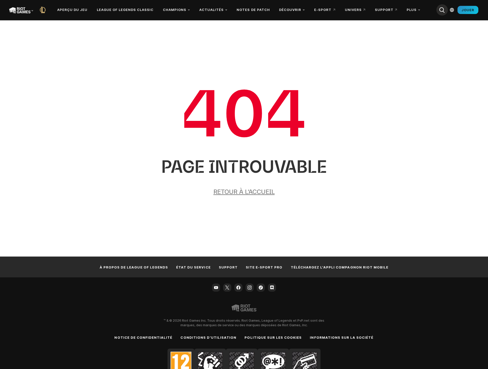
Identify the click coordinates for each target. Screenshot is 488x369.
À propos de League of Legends (134, 267)
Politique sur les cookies (273, 337)
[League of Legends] (44, 10)
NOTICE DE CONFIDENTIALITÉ (143, 337)
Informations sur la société (341, 337)
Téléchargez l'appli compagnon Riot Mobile (340, 267)
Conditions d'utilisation (208, 337)
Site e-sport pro (264, 267)
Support (228, 267)
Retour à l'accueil (244, 191)
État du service (193, 267)
